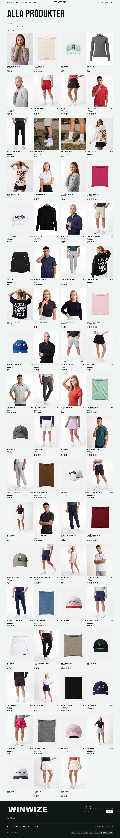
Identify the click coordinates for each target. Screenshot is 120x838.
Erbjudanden (32, 2)
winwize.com (23, 826)
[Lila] (65, 114)
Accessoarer (32, 26)
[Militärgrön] (61, 71)
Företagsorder (24, 2)
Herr (17, 26)
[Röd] (93, 114)
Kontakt (30, 826)
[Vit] (97, 114)
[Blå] (34, 71)
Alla (10, 26)
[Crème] (63, 114)
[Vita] (40, 114)
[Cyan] (38, 71)
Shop (8, 2)
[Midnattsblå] (8, 241)
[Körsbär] (41, 71)
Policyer (36, 826)
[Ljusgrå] (9, 156)
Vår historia (14, 2)
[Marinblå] (9, 114)
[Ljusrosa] (43, 71)
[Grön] (89, 114)
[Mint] (63, 71)
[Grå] (9, 71)
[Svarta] (38, 114)
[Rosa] (36, 156)
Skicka (109, 811)
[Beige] (8, 71)
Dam (23, 26)
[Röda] (36, 114)
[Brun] (36, 71)
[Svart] (11, 71)
